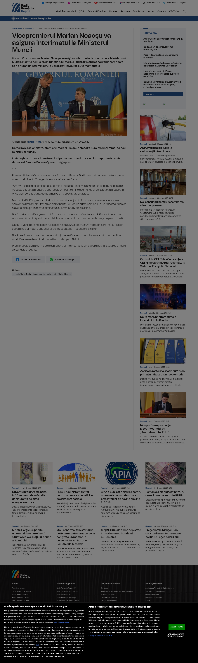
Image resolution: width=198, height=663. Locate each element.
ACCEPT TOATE (177, 627)
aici (37, 645)
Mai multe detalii (61, 622)
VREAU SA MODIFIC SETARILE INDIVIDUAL (176, 635)
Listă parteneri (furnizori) (100, 635)
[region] (99, 632)
